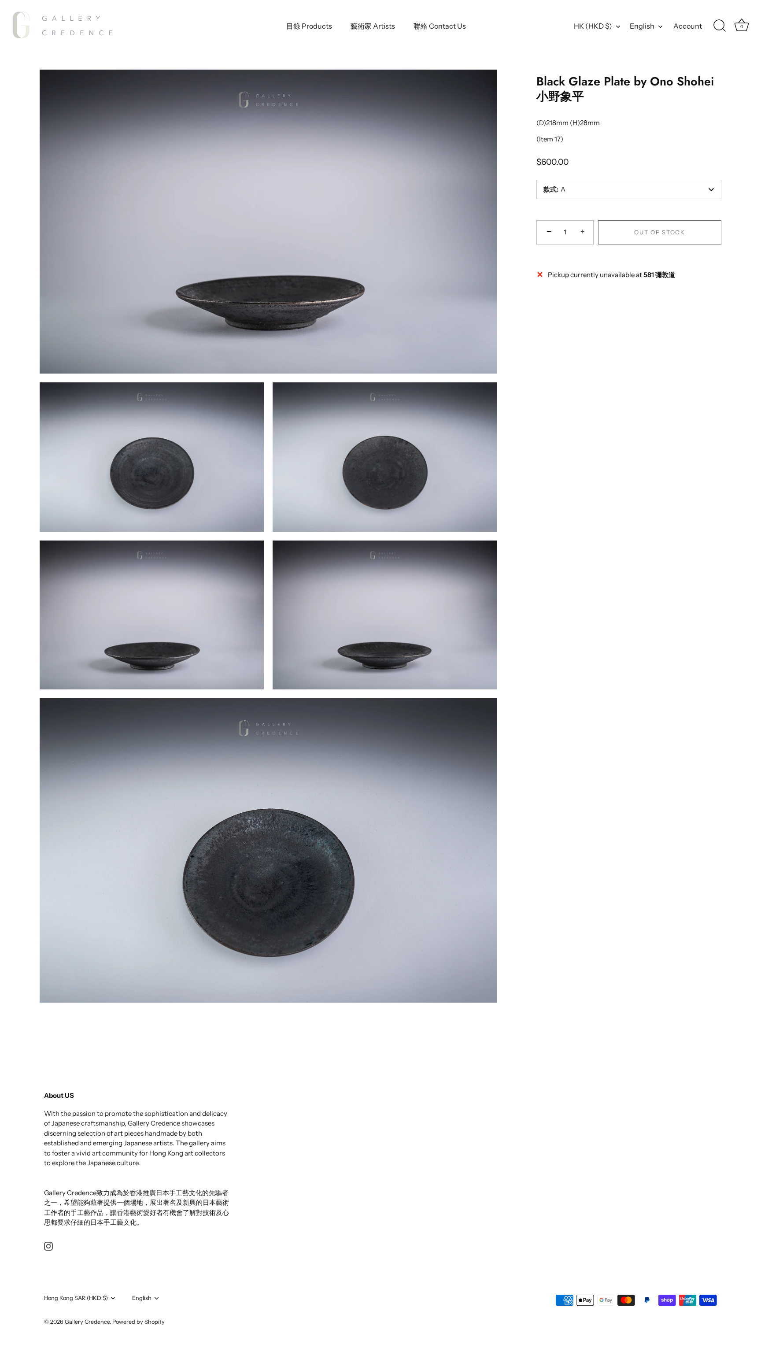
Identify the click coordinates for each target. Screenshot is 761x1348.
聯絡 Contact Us (440, 26)
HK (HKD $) (593, 26)
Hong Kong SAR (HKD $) (76, 1298)
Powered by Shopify (138, 1321)
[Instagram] (48, 1245)
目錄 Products (309, 26)
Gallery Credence (87, 1321)
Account (687, 26)
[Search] (719, 26)
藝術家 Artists (373, 26)
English (642, 26)
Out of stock (659, 232)
